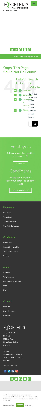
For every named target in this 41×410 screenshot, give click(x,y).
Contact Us (7, 307)
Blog (5, 286)
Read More (28, 405)
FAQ (5, 290)
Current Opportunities (11, 247)
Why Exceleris (8, 277)
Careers (6, 256)
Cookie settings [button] (8, 405)
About (25, 110)
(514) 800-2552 (11, 366)
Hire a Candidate (9, 311)
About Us (6, 272)
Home (16, 57)
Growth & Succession (11, 226)
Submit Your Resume (10, 251)
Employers (7, 213)
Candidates (7, 242)
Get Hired (6, 315)
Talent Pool (7, 217)
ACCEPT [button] (20, 405)
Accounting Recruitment (12, 281)
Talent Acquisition (9, 221)
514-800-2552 (10, 10)
